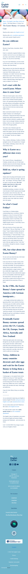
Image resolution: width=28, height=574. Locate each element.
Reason (8, 567)
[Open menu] (19, 5)
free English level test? (19, 32)
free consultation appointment (17, 35)
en (23, 4)
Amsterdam (14, 500)
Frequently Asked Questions (11, 512)
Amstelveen (14, 497)
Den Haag (14, 502)
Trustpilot (14, 547)
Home (4, 21)
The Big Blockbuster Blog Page (14, 515)
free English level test (14, 406)
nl (26, 4)
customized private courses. (18, 401)
